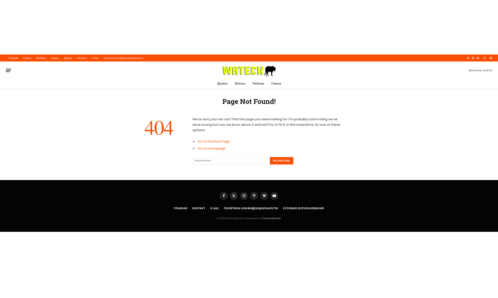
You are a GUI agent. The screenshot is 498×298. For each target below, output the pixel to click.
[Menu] (8, 70)
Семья (27, 58)
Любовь (41, 58)
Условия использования (303, 208)
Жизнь (55, 58)
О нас (95, 58)
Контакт (82, 58)
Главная (13, 58)
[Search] (490, 58)
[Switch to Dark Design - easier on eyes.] (485, 58)
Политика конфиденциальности (123, 58)
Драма (68, 58)
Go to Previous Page (214, 141)
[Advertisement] (116, 27)
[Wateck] (249, 70)
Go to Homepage (212, 148)
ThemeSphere (271, 218)
